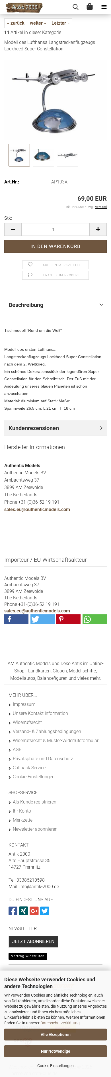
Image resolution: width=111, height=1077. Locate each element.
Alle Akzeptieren (56, 1034)
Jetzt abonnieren (33, 941)
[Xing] (24, 913)
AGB (17, 749)
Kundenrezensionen (34, 428)
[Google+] (35, 913)
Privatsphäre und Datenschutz (43, 758)
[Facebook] (14, 913)
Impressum (24, 704)
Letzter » (60, 23)
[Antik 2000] (21, 7)
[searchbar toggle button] (75, 7)
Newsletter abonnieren (35, 829)
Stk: (8, 218)
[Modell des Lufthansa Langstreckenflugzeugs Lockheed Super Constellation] (55, 99)
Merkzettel (23, 820)
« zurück (15, 23)
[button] (12, 229)
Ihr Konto (22, 811)
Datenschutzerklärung (60, 1023)
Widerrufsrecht (27, 722)
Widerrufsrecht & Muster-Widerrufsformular (55, 740)
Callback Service (29, 767)
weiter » (38, 23)
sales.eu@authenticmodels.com (37, 509)
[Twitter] (45, 913)
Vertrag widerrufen (28, 956)
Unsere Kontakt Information (40, 713)
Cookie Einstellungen (55, 1065)
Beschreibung (26, 305)
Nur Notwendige (55, 1051)
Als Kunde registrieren (34, 802)
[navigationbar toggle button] (104, 7)
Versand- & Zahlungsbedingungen (47, 731)
